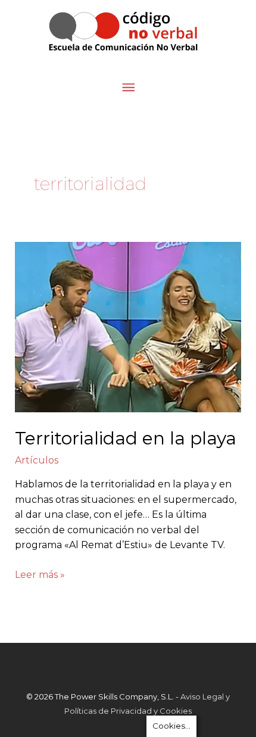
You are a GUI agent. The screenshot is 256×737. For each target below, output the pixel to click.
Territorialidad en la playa (125, 438)
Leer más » (40, 573)
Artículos (36, 460)
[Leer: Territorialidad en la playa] (128, 326)
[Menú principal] (128, 88)
